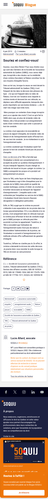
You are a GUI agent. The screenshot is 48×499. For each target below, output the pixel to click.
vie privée (8, 326)
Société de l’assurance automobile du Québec (22, 315)
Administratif (8, 54)
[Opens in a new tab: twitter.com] (15, 392)
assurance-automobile (27, 299)
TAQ (6, 321)
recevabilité (18, 310)
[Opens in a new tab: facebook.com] (6, 392)
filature (37, 304)
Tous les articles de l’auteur (22, 376)
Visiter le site (8, 436)
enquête (8, 304)
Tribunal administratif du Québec (24, 321)
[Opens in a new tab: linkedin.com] (33, 392)
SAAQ (28, 310)
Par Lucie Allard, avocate (26, 54)
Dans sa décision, (10, 157)
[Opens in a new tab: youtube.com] (42, 392)
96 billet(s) (23, 343)
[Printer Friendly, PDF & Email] (24, 279)
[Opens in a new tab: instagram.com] (24, 392)
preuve (7, 310)
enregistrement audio (23, 304)
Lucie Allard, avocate (23, 338)
